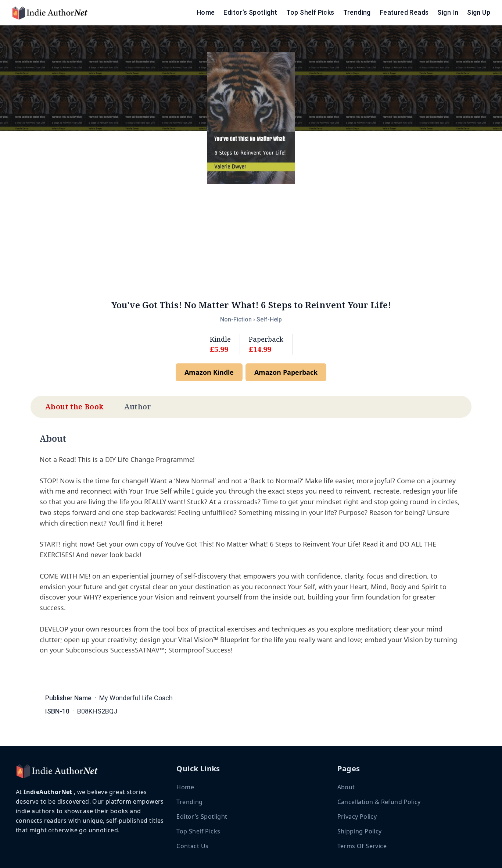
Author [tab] (137, 407)
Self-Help (269, 319)
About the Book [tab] (74, 407)
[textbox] (251, 562)
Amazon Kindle (209, 372)
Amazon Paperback (286, 372)
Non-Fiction (236, 319)
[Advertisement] (251, 241)
